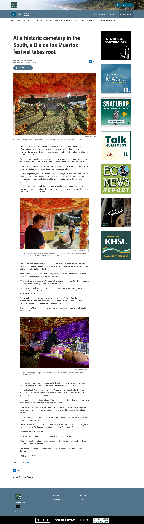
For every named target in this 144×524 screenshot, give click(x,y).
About (48, 20)
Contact (58, 20)
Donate (128, 5)
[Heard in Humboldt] (116, 212)
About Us (56, 495)
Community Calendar (106, 20)
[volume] (19, 14)
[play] (13, 14)
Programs (38, 20)
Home (13, 20)
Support (67, 20)
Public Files (82, 495)
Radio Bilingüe (88, 20)
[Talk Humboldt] (116, 145)
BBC (76, 20)
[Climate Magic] (116, 78)
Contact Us (56, 500)
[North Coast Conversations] (116, 45)
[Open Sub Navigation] (31, 20)
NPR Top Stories (25, 462)
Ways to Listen (23, 20)
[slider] (22, 14)
